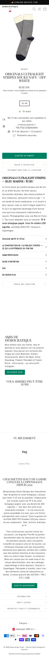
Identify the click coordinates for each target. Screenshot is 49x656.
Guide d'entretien (24, 165)
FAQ (3, 268)
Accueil (24, 69)
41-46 (24, 103)
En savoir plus (9, 274)
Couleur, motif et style (13, 239)
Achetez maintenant (24, 585)
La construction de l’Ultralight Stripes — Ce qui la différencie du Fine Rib (22, 247)
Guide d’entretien (10, 261)
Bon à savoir (24, 602)
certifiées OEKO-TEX (20, 227)
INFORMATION (24, 596)
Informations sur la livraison (24, 170)
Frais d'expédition (20, 90)
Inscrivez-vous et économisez (23, 608)
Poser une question (24, 284)
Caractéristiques (10, 255)
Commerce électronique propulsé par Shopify (24, 654)
